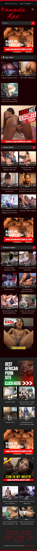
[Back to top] (31, 545)
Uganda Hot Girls (12, 532)
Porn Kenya (26, 534)
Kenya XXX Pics (12, 534)
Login (21, 3)
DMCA (29, 539)
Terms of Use (18, 541)
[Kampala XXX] (15, 13)
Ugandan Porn (28, 545)
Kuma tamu (21, 536)
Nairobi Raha (26, 532)
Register (28, 3)
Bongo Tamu (9, 536)
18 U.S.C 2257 (18, 539)
